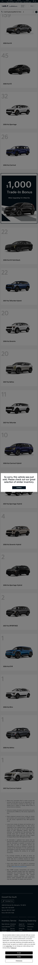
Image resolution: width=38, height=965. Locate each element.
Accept (19, 952)
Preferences (19, 961)
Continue (19, 487)
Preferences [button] (13, 948)
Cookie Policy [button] (9, 946)
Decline (19, 956)
